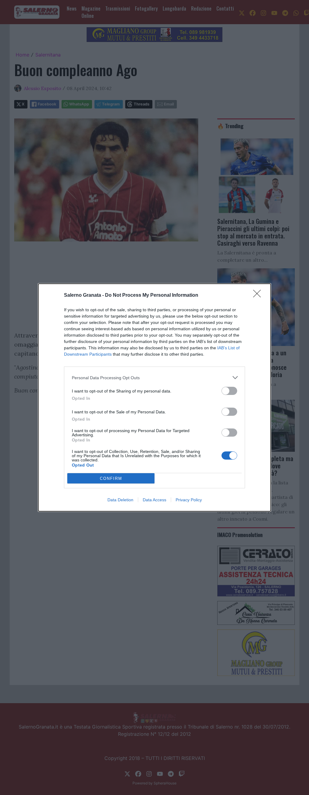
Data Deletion (120, 499)
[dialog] (154, 397)
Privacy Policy (189, 499)
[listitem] (154, 377)
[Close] (259, 295)
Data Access (154, 499)
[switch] (229, 391)
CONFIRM (111, 478)
